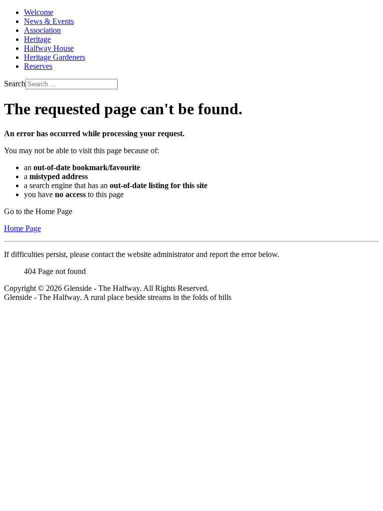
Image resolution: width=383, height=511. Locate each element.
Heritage (37, 39)
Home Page (22, 228)
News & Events (49, 21)
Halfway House (49, 48)
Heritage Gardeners (54, 57)
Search (14, 83)
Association (42, 30)
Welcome (38, 12)
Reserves (38, 66)
